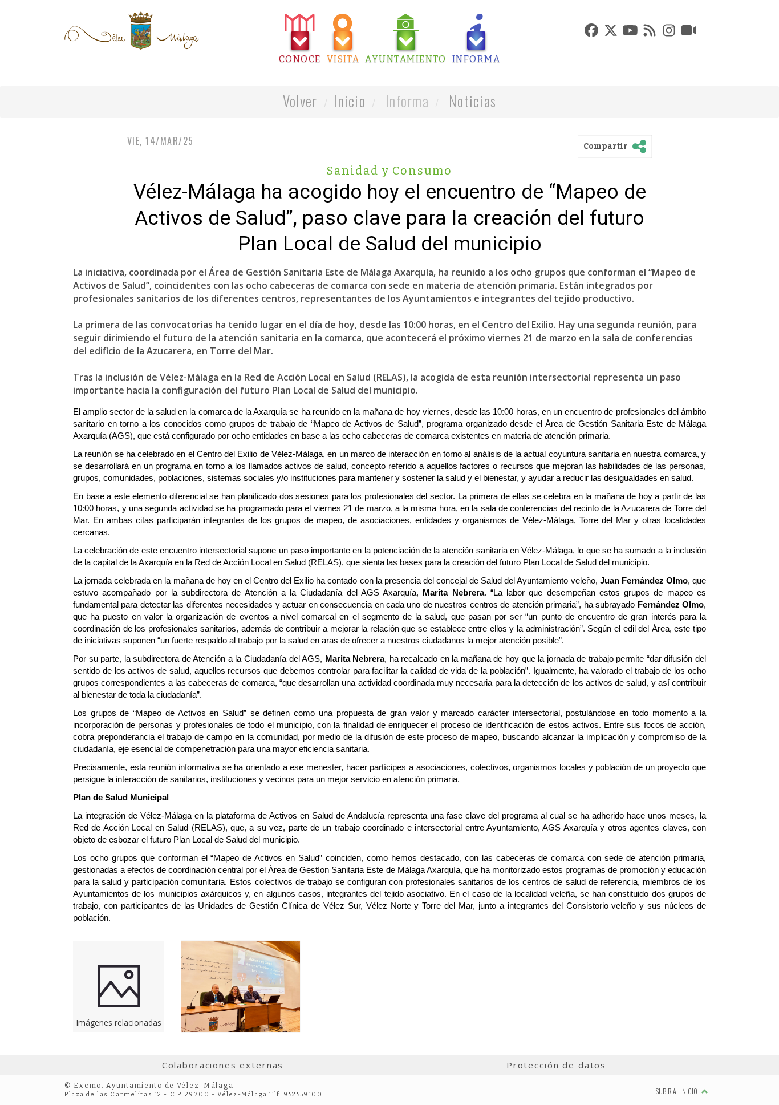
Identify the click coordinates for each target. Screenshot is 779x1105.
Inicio (350, 100)
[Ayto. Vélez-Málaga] (131, 30)
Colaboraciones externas (223, 1065)
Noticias (472, 100)
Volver (300, 100)
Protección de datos (556, 1065)
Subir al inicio (677, 1091)
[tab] (300, 39)
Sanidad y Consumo (389, 170)
